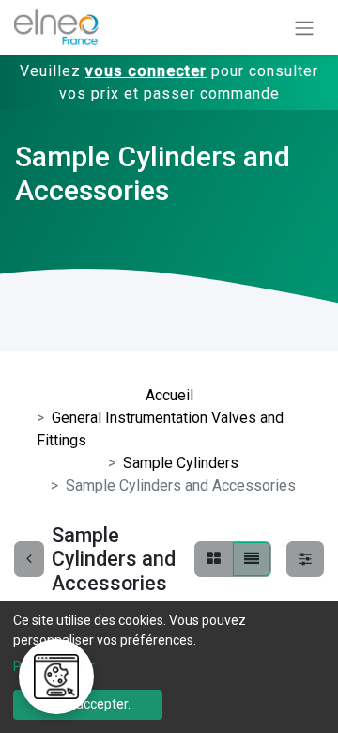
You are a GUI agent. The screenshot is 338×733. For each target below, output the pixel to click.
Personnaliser (54, 666)
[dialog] (169, 667)
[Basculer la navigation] (304, 28)
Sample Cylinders (180, 463)
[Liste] (251, 559)
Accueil (169, 395)
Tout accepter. (88, 703)
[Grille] (213, 559)
